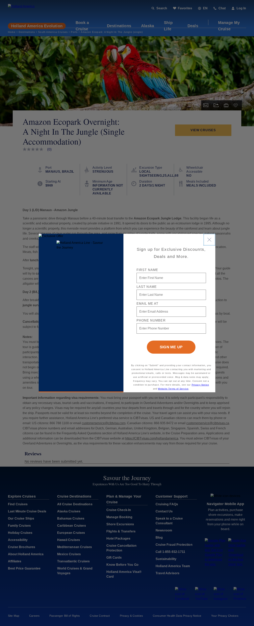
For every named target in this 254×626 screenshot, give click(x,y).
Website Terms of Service (173, 389)
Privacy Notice (200, 385)
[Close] (209, 240)
